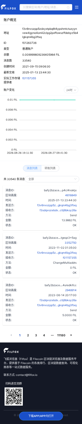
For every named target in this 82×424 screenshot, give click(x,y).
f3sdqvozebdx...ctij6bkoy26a (58, 210)
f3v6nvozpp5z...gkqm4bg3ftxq (57, 205)
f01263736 (29, 43)
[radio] (32, 168)
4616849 (71, 195)
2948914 (71, 290)
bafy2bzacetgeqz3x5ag (60, 237)
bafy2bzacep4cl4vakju (60, 190)
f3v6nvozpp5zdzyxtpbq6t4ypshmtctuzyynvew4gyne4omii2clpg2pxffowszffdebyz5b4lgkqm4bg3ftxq (50, 33)
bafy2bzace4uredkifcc (61, 285)
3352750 (71, 242)
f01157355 (29, 78)
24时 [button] (69, 90)
